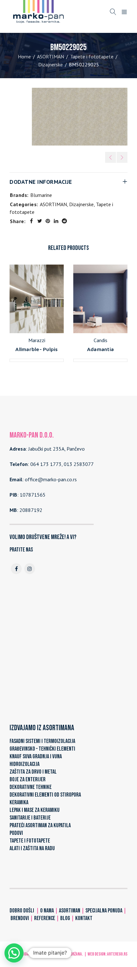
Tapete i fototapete (91, 56)
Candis (100, 340)
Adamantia (100, 349)
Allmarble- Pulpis (36, 349)
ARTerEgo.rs (117, 954)
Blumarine (41, 195)
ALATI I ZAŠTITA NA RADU (32, 848)
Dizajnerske (50, 64)
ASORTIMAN (50, 56)
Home (24, 56)
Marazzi (36, 340)
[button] (14, 953)
